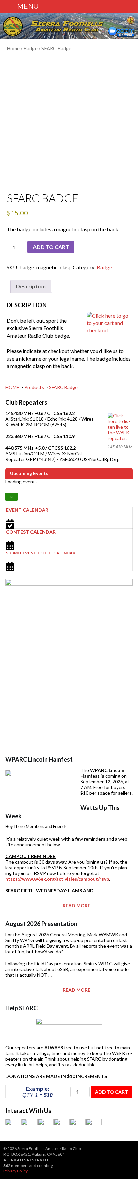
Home (13, 48)
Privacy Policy (15, 1170)
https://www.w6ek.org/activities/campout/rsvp (57, 879)
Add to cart (51, 247)
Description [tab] (31, 286)
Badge (30, 48)
